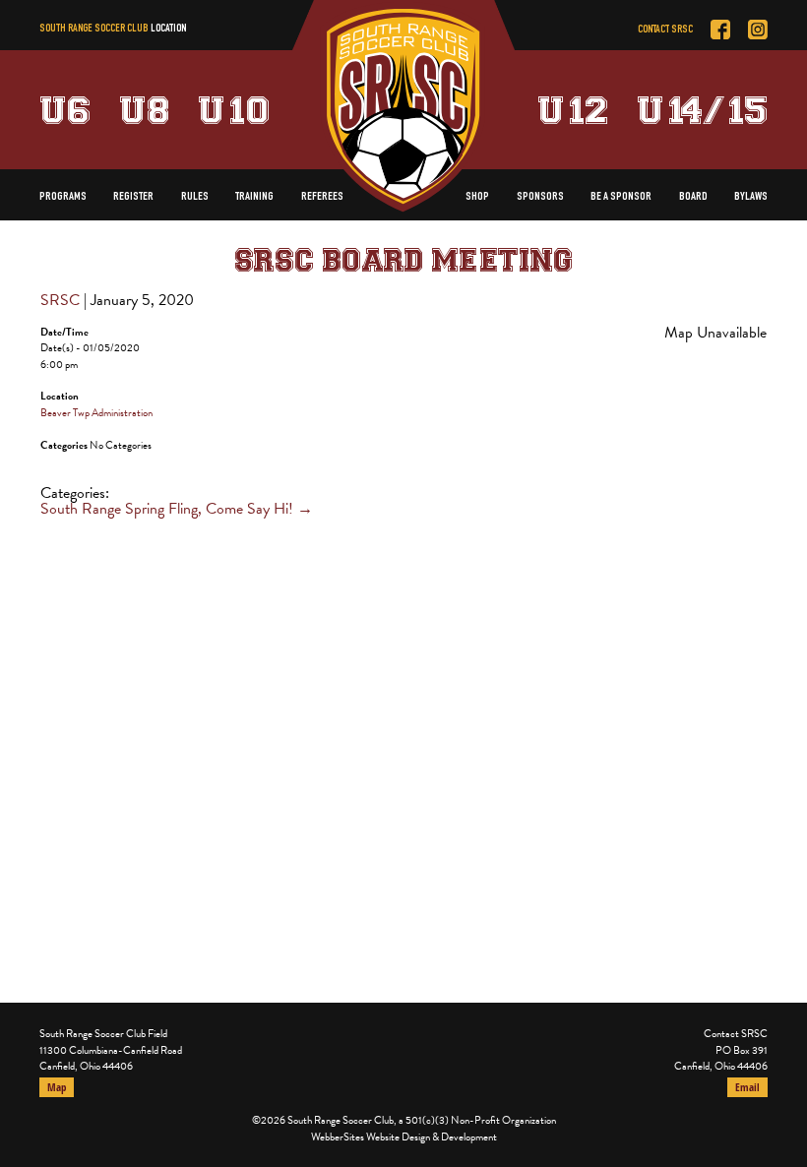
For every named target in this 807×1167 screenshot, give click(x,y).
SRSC (60, 300)
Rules (195, 197)
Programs (63, 197)
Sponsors (540, 197)
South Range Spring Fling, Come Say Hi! (176, 509)
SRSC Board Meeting (403, 259)
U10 (236, 109)
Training (254, 197)
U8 (144, 109)
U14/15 (702, 109)
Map (56, 1087)
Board (693, 197)
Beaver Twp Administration (96, 412)
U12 (572, 109)
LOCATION (168, 29)
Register (133, 197)
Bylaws (751, 197)
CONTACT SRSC (665, 30)
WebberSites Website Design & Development (404, 1137)
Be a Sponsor (621, 197)
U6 (65, 109)
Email (747, 1087)
